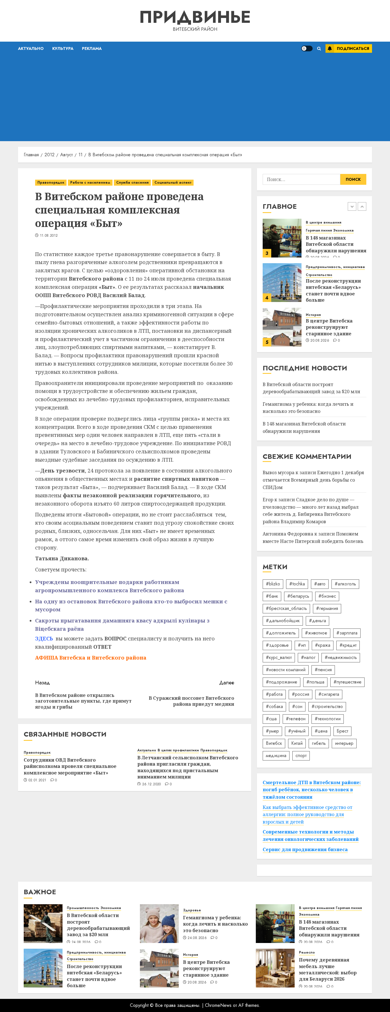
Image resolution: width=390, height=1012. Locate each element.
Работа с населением (90, 182)
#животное (316, 633)
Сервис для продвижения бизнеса (305, 849)
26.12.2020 (151, 784)
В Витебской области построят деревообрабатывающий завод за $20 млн (98, 925)
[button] (319, 48)
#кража (322, 645)
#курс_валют (279, 657)
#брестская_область (286, 608)
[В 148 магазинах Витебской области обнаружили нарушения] (282, 238)
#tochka (297, 584)
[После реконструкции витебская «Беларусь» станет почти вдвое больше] (282, 282)
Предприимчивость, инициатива (335, 267)
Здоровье (192, 910)
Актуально (31, 48)
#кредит (348, 645)
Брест (342, 731)
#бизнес (327, 596)
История (313, 315)
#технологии (328, 718)
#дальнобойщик (283, 620)
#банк (272, 596)
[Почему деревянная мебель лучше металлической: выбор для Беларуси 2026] (275, 968)
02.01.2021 (38, 780)
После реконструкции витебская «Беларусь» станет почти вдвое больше (333, 290)
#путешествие (347, 682)
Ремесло (307, 952)
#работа (274, 694)
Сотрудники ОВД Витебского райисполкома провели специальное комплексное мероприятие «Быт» (70, 766)
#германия (327, 608)
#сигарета (328, 694)
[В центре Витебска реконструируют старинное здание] (282, 327)
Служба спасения (132, 182)
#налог (308, 657)
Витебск (274, 743)
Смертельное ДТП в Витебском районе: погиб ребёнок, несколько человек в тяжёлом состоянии (312, 789)
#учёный (296, 731)
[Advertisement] (195, 98)
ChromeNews (218, 1005)
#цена (321, 731)
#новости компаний (285, 669)
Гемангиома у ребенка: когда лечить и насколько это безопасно (308, 408)
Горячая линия (319, 230)
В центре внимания (323, 222)
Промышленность (83, 908)
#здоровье (277, 645)
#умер (272, 731)
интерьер (344, 743)
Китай (297, 743)
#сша (271, 718)
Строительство (319, 275)
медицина (276, 755)
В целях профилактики (178, 750)
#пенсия (323, 669)
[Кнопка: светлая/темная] (307, 48)
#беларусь (298, 596)
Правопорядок (50, 182)
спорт (301, 755)
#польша (315, 682)
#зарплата (346, 633)
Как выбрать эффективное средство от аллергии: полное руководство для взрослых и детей (307, 814)
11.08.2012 (49, 236)
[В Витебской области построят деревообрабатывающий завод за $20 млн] (43, 923)
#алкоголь (345, 584)
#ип (302, 645)
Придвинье (195, 17)
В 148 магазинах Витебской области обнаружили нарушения (336, 244)
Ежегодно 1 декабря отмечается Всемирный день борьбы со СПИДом (313, 479)
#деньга (317, 620)
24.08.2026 (81, 942)
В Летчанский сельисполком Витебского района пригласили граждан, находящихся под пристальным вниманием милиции (187, 767)
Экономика (343, 230)
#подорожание (281, 682)
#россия (300, 694)
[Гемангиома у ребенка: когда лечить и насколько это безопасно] (159, 923)
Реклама (92, 48)
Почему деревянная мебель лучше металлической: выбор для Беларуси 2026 (328, 969)
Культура (62, 48)
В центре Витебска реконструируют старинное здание (329, 327)
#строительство (327, 706)
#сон (297, 706)
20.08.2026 (319, 340)
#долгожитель (281, 633)
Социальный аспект (172, 182)
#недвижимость (341, 657)
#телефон (295, 718)
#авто (319, 584)
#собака (274, 706)
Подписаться (353, 48)
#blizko (273, 584)
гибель (319, 743)
